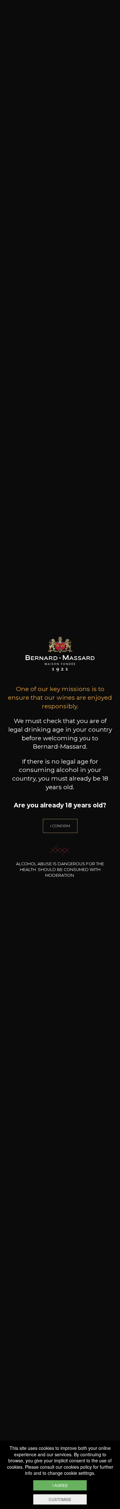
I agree (60, 1485)
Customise (60, 1499)
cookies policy (78, 1467)
